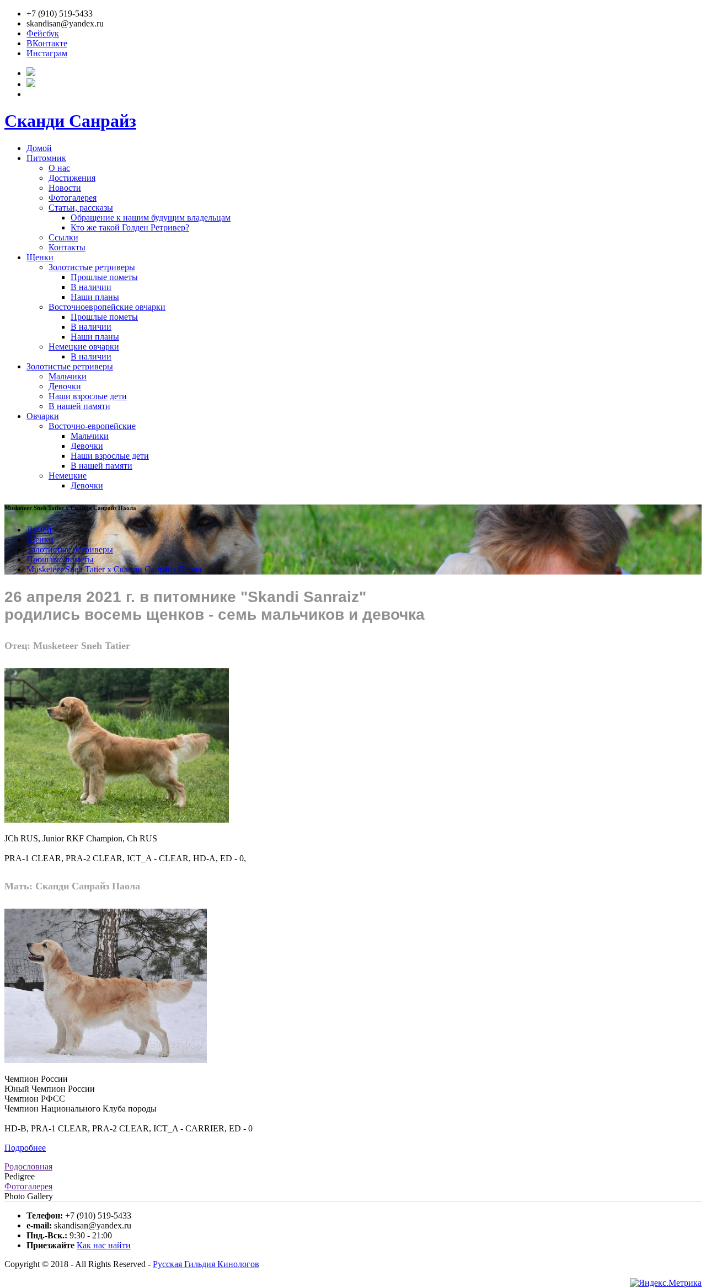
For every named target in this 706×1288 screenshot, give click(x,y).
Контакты (67, 247)
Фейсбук (42, 33)
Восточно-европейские (92, 426)
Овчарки (42, 416)
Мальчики (68, 376)
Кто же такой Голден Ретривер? (130, 227)
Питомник (46, 158)
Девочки (65, 386)
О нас (59, 168)
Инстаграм (46, 53)
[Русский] (30, 73)
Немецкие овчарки (84, 346)
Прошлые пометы (104, 277)
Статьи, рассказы (81, 207)
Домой (39, 148)
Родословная (28, 1166)
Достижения (72, 178)
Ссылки (63, 237)
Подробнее (25, 1147)
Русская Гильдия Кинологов (206, 1264)
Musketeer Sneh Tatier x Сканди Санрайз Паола (113, 569)
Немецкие (68, 475)
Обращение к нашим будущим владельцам (151, 217)
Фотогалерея (73, 197)
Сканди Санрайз (70, 121)
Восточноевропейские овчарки (107, 307)
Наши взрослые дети (88, 396)
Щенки (40, 257)
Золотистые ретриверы (92, 267)
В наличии (91, 287)
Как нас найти (104, 1245)
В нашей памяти (79, 406)
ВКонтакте (46, 43)
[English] (30, 84)
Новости (65, 187)
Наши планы (95, 297)
